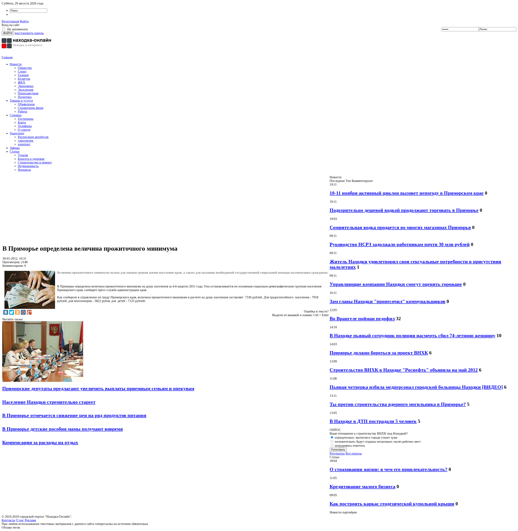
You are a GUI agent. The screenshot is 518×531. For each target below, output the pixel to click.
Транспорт (17, 133)
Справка (15, 115)
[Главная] (27, 54)
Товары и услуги (21, 100)
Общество (25, 68)
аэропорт (24, 144)
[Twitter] (11, 312)
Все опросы (354, 453)
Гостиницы (25, 118)
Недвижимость (28, 166)
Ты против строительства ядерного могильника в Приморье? (398, 404)
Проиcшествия (28, 93)
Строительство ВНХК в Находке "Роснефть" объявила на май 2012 (404, 370)
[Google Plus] (29, 312)
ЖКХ (21, 82)
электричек (25, 140)
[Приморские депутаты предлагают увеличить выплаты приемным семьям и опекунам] (42, 380)
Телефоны (25, 126)
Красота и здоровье (31, 158)
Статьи (14, 151)
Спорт (22, 71)
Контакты (8, 520)
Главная (7, 57)
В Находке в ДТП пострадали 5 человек (373, 421)
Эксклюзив (25, 89)
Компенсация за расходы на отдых (40, 442)
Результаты (337, 453)
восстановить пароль (29, 33)
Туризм (23, 155)
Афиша (15, 148)
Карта (22, 122)
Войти (24, 21)
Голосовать (338, 449)
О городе (24, 129)
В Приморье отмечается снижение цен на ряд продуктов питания (74, 415)
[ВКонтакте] (5, 312)
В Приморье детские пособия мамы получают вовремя (62, 429)
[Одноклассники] (17, 312)
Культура (24, 78)
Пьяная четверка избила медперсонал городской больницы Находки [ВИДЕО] (416, 387)
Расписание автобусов (33, 137)
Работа (22, 111)
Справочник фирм (30, 108)
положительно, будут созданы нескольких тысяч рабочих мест (377, 441)
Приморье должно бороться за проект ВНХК (379, 352)
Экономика (25, 86)
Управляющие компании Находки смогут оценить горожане (396, 284)
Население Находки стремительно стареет (49, 402)
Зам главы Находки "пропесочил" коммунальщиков (387, 301)
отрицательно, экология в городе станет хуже (365, 437)
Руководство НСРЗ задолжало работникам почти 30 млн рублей (400, 244)
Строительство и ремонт (35, 162)
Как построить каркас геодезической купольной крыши (392, 503)
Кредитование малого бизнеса (362, 486)
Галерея (23, 75)
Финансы (24, 169)
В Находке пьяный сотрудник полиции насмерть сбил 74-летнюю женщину (412, 335)
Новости (16, 64)
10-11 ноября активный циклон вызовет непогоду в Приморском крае (407, 193)
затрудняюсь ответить (349, 445)
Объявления (26, 104)
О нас (20, 520)
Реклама (30, 520)
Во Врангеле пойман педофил (362, 318)
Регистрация (10, 21)
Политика (25, 97)
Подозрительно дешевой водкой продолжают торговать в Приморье (404, 210)
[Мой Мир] (23, 312)
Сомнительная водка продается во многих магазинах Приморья (400, 227)
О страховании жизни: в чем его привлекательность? (388, 469)
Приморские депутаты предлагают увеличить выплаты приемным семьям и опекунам (98, 388)
